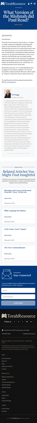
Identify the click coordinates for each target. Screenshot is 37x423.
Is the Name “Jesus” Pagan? (15, 229)
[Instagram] (18, 321)
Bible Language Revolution (15, 211)
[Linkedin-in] (31, 321)
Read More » (8, 198)
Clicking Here (11, 82)
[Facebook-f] (14, 321)
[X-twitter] (22, 321)
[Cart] (31, 3)
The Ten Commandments (14, 248)
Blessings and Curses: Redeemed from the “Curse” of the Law (17, 191)
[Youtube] (27, 321)
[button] (34, 3)
